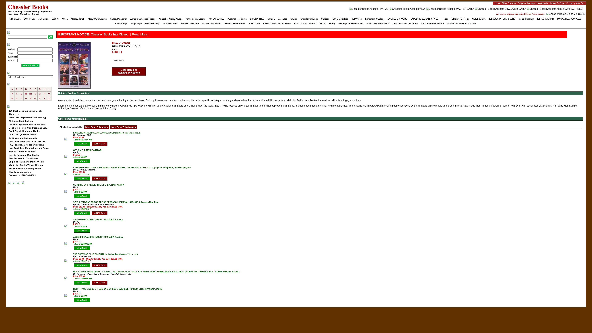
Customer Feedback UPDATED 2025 (27, 141)
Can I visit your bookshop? (23, 134)
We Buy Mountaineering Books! (25, 168)
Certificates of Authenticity (23, 138)
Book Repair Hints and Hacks (24, 131)
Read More (139, 34)
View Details (82, 144)
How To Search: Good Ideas (23, 158)
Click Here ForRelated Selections (129, 71)
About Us (14, 114)
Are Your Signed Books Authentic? (27, 124)
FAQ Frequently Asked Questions (26, 145)
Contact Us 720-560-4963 (22, 175)
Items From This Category (123, 127)
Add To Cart (99, 144)
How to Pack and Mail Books (24, 155)
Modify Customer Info (20, 172)
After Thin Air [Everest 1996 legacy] (27, 117)
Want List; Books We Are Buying (26, 165)
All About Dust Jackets (21, 121)
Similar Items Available (71, 127)
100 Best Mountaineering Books (26, 111)
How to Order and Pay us (22, 151)
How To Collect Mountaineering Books (29, 148)
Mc (30, 94)
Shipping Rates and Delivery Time (26, 161)
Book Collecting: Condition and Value (29, 128)
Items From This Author (96, 127)
